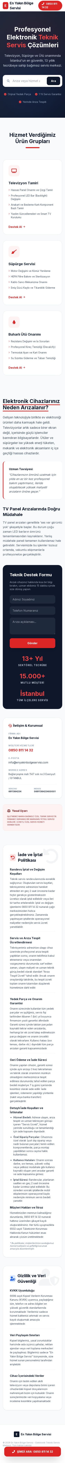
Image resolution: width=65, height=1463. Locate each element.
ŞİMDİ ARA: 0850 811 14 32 (35, 1451)
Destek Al (15, 227)
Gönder (32, 643)
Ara (53, 81)
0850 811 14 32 (49, 5)
